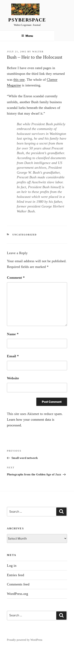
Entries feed (15, 575)
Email (13, 356)
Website (13, 378)
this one (19, 79)
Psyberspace (27, 19)
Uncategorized (24, 234)
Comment (16, 278)
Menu (29, 35)
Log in (11, 566)
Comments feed (18, 584)
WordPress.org (17, 594)
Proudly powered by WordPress (24, 639)
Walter (38, 51)
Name (13, 334)
